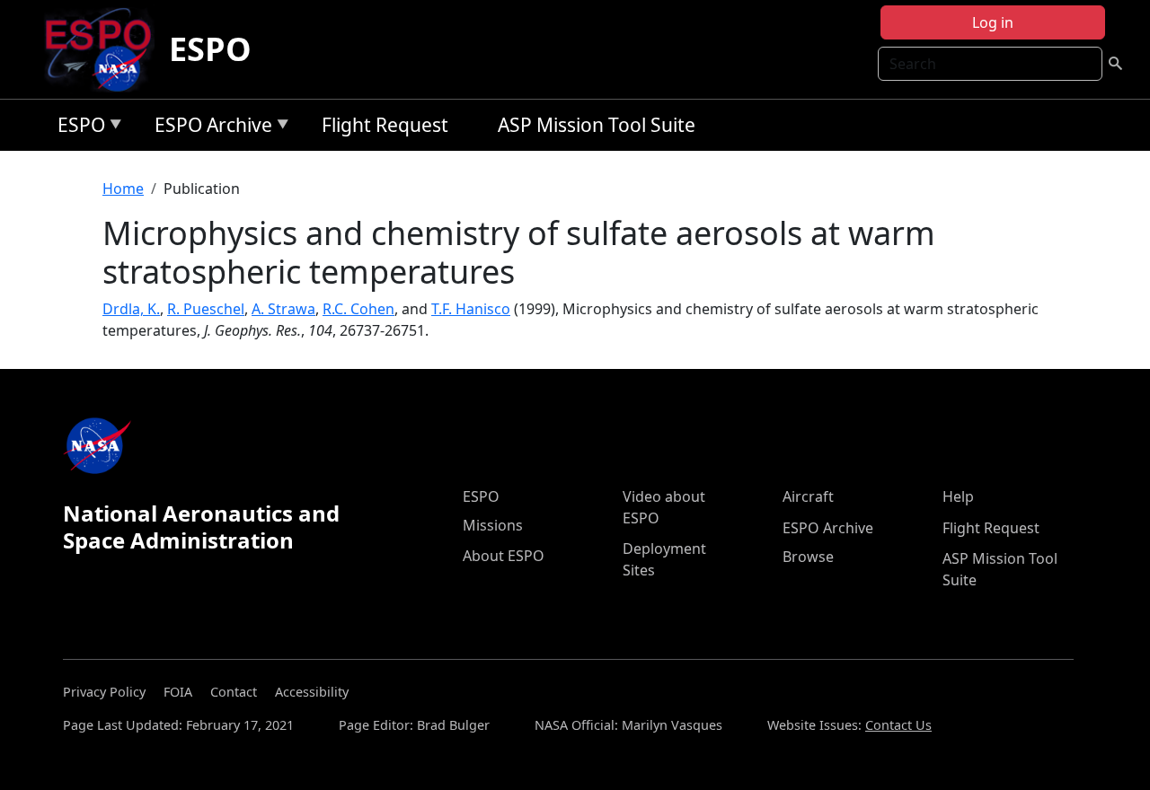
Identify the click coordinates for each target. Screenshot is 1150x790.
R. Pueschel (205, 309)
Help (958, 496)
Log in (992, 22)
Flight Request (385, 124)
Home (123, 188)
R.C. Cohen (358, 309)
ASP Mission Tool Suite (596, 124)
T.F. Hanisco (470, 309)
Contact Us (898, 724)
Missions (493, 525)
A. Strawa (283, 309)
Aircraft (808, 496)
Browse (808, 556)
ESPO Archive (209, 128)
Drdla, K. (131, 309)
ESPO (210, 49)
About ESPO (503, 556)
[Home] (105, 49)
